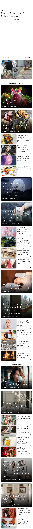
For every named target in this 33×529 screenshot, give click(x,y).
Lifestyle (5, 505)
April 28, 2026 (14, 106)
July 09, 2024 (14, 291)
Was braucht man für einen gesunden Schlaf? (16, 286)
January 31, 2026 (14, 199)
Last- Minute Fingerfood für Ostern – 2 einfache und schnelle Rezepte (16, 125)
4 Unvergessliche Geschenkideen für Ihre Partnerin (23, 261)
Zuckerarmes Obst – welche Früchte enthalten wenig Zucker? (14, 98)
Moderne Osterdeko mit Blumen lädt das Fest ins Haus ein (24, 418)
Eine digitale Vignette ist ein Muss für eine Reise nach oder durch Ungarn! (16, 216)
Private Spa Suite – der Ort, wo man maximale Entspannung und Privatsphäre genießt (23, 431)
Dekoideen (5, 412)
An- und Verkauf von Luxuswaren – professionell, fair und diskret (23, 148)
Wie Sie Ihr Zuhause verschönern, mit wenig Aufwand (15, 498)
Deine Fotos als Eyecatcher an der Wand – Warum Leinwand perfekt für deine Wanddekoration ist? (15, 469)
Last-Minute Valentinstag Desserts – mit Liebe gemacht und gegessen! (23, 451)
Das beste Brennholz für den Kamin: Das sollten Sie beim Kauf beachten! (23, 355)
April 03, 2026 (14, 131)
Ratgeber (5, 199)
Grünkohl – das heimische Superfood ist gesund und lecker (23, 138)
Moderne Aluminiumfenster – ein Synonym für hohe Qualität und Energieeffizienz (15, 307)
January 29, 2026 (15, 480)
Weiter (27, 57)
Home (3, 6)
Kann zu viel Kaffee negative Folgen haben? (16, 383)
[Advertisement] (16, 37)
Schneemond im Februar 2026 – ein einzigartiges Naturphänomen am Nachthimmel (13, 189)
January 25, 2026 (14, 505)
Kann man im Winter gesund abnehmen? (24, 168)
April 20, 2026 (14, 387)
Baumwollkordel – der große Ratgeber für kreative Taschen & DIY (24, 511)
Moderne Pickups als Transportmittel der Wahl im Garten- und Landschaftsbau (24, 241)
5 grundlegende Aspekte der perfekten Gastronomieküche (23, 344)
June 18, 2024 (14, 316)
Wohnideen (9, 6)
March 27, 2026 (14, 412)
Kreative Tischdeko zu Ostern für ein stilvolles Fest (15, 406)
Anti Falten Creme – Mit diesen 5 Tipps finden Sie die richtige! (24, 323)
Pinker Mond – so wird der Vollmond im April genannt (23, 158)
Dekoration (5, 480)
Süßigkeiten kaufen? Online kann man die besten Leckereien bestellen (23, 231)
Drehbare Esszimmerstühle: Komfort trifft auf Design (23, 522)
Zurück (6, 57)
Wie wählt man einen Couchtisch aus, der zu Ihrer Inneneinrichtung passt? (23, 252)
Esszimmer (5, 106)
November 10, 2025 (15, 224)
